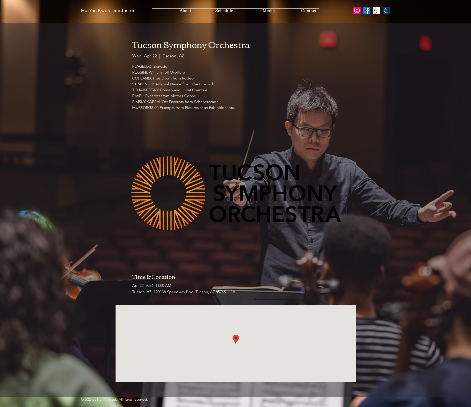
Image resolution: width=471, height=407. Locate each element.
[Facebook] (366, 10)
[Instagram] (357, 10)
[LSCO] (376, 10)
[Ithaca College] (386, 10)
